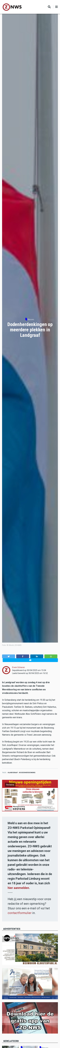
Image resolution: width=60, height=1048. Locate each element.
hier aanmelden (18, 888)
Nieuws (31, 319)
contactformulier (20, 913)
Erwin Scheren (18, 667)
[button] (8, 656)
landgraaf (13, 773)
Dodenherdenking (27, 773)
